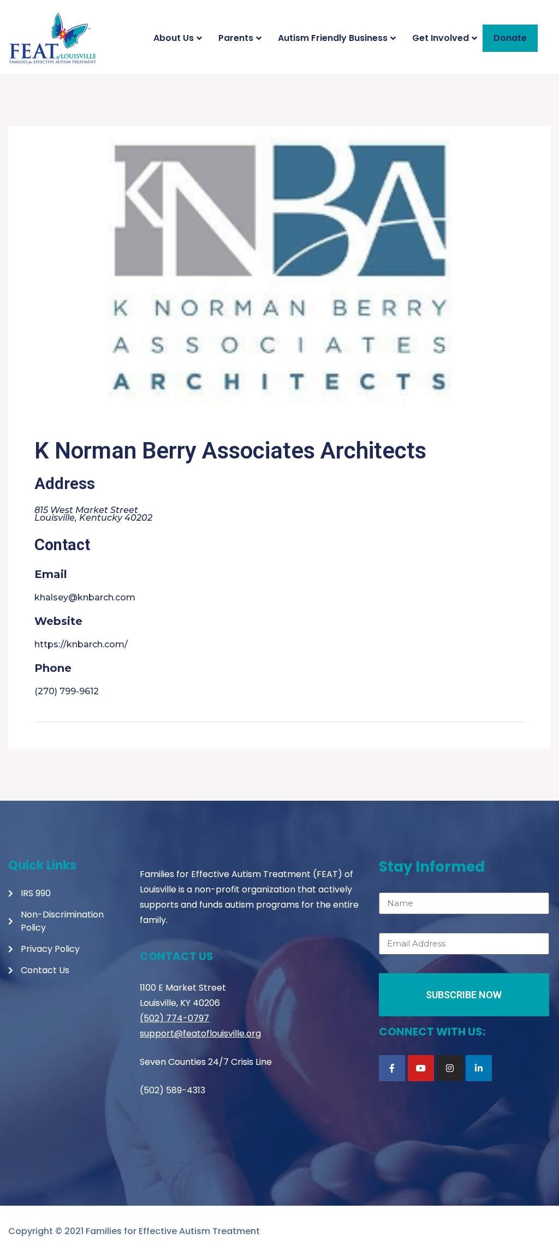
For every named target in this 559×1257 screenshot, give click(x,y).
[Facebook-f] (392, 1068)
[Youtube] (421, 1068)
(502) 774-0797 (174, 1018)
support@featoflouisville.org (200, 1033)
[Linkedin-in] (479, 1068)
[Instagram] (450, 1068)
